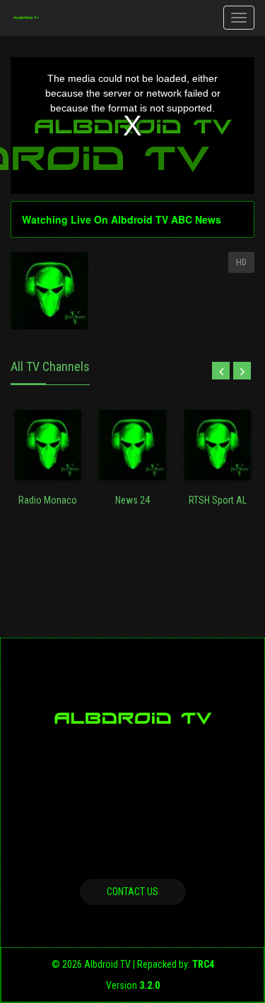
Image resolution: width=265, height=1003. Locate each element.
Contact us (132, 891)
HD (241, 262)
